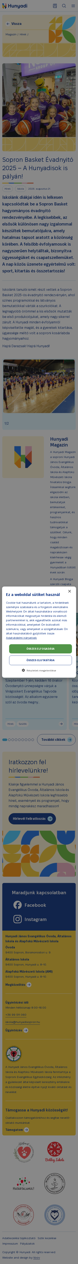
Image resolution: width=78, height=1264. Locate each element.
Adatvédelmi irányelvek (21, 637)
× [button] (69, 591)
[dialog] (39, 632)
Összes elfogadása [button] (40, 648)
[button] (39, 670)
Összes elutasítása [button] (40, 660)
